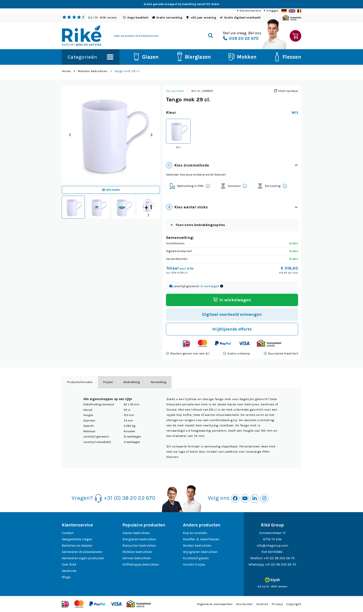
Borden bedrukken (197, 545)
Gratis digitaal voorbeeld (242, 17)
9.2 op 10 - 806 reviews (272, 586)
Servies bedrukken (136, 558)
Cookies (262, 604)
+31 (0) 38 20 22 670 (129, 498)
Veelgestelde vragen (77, 539)
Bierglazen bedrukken (139, 539)
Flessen (292, 57)
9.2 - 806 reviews (102, 17)
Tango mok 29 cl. (127, 71)
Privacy (277, 604)
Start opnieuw (288, 91)
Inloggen (272, 10)
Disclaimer (244, 604)
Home (66, 71)
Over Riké (69, 564)
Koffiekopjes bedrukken (140, 564)
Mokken (246, 57)
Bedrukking (132, 382)
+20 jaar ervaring (203, 17)
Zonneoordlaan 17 (272, 533)
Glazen (150, 57)
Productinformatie (79, 382)
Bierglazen (198, 57)
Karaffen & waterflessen (201, 539)
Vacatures (69, 571)
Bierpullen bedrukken (139, 545)
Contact (68, 533)
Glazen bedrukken (136, 533)
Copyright (293, 604)
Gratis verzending (169, 17)
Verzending (158, 382)
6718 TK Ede (272, 539)
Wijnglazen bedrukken (200, 552)
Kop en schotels (195, 533)
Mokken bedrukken (92, 71)
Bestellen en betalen (77, 545)
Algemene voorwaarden (215, 604)
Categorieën (82, 57)
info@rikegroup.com (272, 545)
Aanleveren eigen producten (83, 558)
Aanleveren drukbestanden (82, 552)
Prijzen (108, 382)
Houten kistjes (194, 564)
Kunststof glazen (196, 558)
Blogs (66, 577)
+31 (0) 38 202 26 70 (279, 558)
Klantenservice (250, 10)
